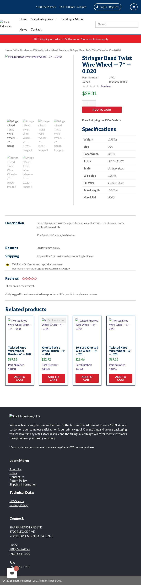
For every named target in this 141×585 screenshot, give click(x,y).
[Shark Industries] (9, 23)
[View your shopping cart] (134, 6)
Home (23, 19)
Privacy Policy (18, 505)
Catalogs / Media (72, 19)
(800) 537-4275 (19, 549)
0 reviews (106, 86)
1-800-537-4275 (46, 6)
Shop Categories (42, 19)
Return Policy (18, 480)
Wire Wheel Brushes (56, 50)
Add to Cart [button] (19, 378)
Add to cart (102, 109)
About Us (15, 469)
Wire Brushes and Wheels (28, 50)
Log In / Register (109, 6)
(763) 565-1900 (19, 554)
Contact (36, 29)
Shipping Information (22, 484)
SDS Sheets (16, 501)
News (23, 29)
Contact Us (16, 477)
